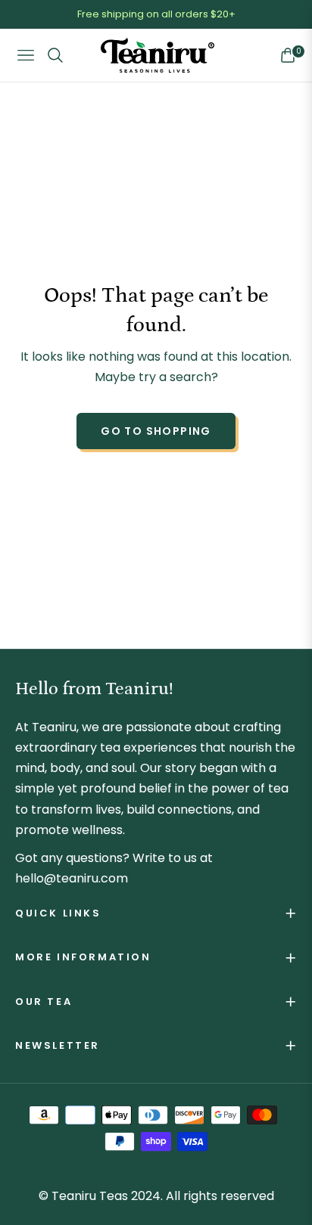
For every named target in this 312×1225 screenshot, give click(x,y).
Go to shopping (156, 431)
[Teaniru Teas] (157, 55)
